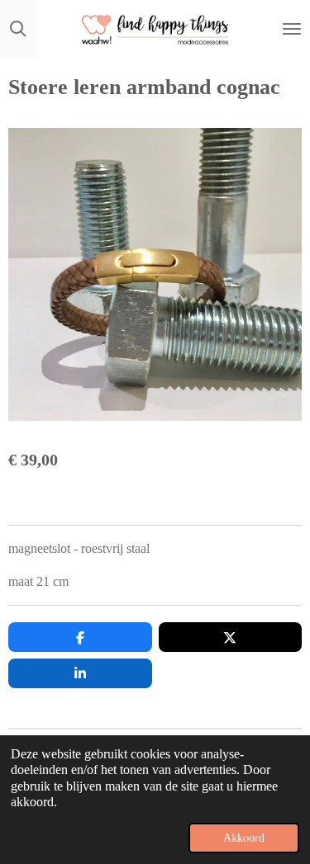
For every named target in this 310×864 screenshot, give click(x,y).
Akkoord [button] (244, 837)
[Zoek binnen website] (18, 29)
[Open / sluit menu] (292, 29)
